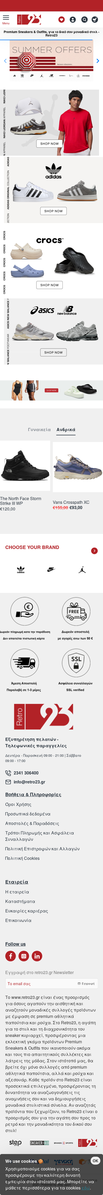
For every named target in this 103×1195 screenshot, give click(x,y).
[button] (97, 61)
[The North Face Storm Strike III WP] (25, 466)
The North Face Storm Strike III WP (20, 501)
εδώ (86, 1188)
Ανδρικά (66, 429)
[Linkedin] (37, 956)
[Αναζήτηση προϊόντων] (83, 19)
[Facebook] (10, 956)
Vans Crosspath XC (71, 502)
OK (95, 1160)
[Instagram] (23, 956)
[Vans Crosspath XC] (78, 467)
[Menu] (6, 19)
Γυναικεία (39, 429)
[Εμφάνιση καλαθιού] (95, 19)
